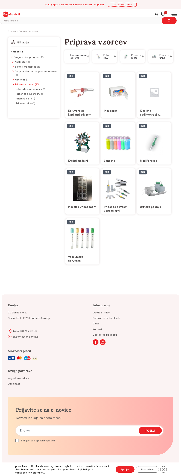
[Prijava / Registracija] (156, 14)
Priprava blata (24, 98)
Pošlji (150, 430)
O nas (96, 323)
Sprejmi (125, 469)
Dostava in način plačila (106, 317)
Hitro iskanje (11, 20)
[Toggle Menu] (174, 14)
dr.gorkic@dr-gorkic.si (26, 336)
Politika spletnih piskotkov (29, 472)
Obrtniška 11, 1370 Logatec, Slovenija (29, 317)
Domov (12, 30)
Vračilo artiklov (101, 312)
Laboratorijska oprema (29, 88)
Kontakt (97, 329)
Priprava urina (24, 103)
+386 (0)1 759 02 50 (25, 330)
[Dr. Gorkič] (11, 14)
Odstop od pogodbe (105, 334)
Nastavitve (147, 469)
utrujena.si (14, 383)
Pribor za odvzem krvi (28, 93)
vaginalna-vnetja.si (18, 378)
